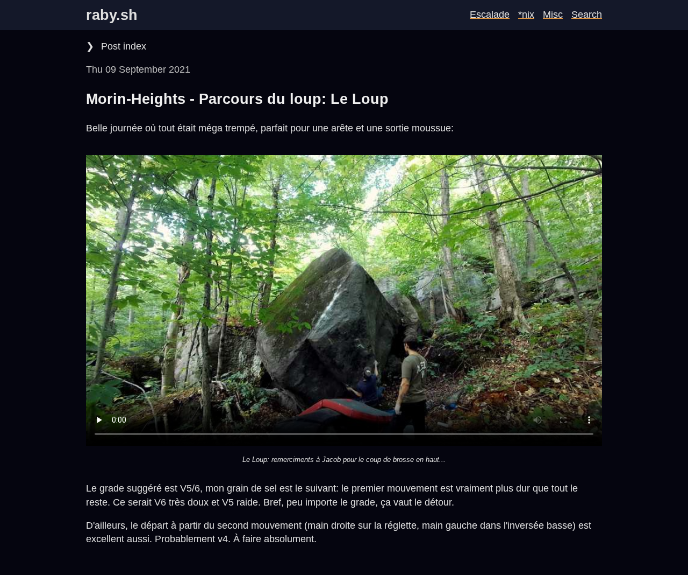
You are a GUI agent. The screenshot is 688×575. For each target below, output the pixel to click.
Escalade (490, 14)
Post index (122, 46)
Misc (553, 14)
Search (586, 14)
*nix (526, 14)
